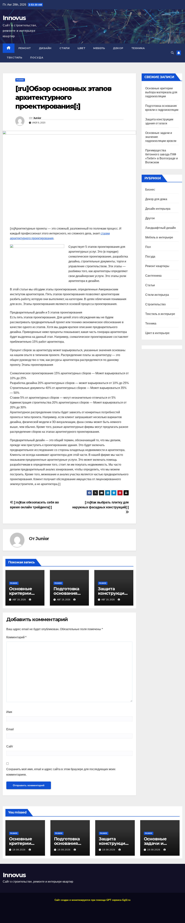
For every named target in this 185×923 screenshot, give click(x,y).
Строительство (155, 304)
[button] (172, 52)
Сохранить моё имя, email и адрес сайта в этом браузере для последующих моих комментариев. (60, 772)
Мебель (99, 48)
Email (10, 729)
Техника (138, 48)
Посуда (36, 57)
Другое (150, 218)
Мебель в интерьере (159, 237)
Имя (9, 711)
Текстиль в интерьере (160, 313)
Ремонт (24, 48)
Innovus (14, 18)
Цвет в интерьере (157, 333)
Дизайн (45, 48)
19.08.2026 (19, 849)
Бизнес (150, 189)
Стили (64, 48)
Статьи (150, 285)
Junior (37, 118)
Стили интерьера (157, 294)
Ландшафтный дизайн (160, 227)
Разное (20, 80)
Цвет (81, 48)
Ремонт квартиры (157, 266)
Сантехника (153, 275)
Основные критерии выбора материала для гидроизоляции (161, 92)
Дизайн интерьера (157, 208)
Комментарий (16, 637)
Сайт (9, 746)
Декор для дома (156, 199)
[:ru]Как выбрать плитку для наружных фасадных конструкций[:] (100, 504)
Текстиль (14, 57)
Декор (118, 48)
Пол (148, 246)
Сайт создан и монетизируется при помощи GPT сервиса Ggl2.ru (92, 900)
